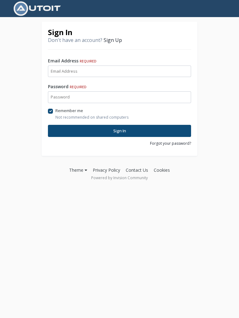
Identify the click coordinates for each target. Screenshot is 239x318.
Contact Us (137, 170)
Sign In (119, 131)
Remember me (69, 110)
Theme (77, 170)
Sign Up (113, 40)
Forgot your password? (170, 143)
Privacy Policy (106, 170)
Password (67, 86)
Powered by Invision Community (119, 177)
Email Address (72, 61)
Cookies (162, 170)
